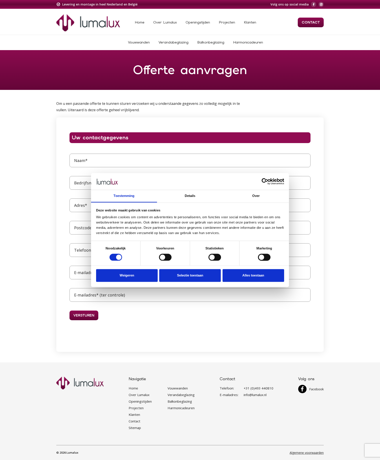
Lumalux (72, 453)
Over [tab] (256, 196)
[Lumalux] (88, 22)
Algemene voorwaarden (307, 453)
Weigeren (127, 275)
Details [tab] (190, 196)
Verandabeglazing (173, 42)
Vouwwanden (139, 42)
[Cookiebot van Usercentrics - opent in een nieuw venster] (265, 181)
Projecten (227, 22)
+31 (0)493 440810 (258, 388)
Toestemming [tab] (123, 196)
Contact (311, 22)
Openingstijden (198, 22)
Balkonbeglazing (210, 42)
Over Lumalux (165, 22)
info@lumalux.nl (255, 395)
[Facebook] (313, 4)
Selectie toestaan (190, 275)
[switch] (165, 257)
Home (139, 22)
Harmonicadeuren (248, 42)
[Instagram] (321, 4)
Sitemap (135, 427)
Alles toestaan (253, 275)
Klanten (250, 22)
